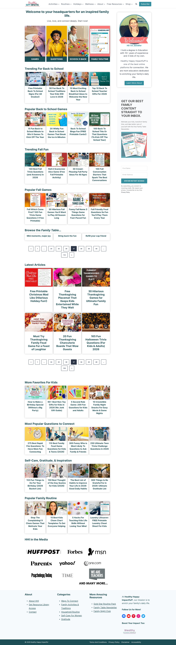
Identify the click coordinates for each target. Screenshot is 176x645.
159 (64, 368)
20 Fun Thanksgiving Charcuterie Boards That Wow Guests (67, 343)
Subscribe (145, 4)
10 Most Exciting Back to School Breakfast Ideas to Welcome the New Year (78, 94)
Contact (32, 612)
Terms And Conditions (98, 642)
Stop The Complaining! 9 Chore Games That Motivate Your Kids (35, 523)
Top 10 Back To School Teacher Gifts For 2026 (99, 91)
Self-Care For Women (71, 615)
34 (51, 249)
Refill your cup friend (96, 236)
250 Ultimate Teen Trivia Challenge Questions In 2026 (99, 446)
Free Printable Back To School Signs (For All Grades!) (35, 92)
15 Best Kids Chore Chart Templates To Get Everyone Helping (56, 521)
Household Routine (70, 612)
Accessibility (136, 642)
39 (89, 249)
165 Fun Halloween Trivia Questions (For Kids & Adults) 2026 (95, 343)
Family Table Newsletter (105, 607)
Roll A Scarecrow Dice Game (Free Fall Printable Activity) (56, 173)
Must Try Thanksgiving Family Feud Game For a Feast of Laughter (39, 343)
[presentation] (35, 79)
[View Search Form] (136, 4)
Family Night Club (102, 611)
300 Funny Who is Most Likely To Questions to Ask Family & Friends (78, 447)
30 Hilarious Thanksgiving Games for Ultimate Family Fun (96, 298)
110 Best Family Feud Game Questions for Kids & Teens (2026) (56, 447)
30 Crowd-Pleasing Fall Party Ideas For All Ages (78, 172)
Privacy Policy (125, 192)
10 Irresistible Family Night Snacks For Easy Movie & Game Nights (99, 407)
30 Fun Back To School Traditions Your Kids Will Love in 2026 (56, 92)
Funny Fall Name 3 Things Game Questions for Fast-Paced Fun (78, 213)
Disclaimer (125, 642)
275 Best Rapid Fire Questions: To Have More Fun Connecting (35, 447)
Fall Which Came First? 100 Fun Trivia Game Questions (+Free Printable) (35, 215)
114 (64, 255)
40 (96, 249)
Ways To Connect (69, 601)
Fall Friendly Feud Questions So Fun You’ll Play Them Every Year (99, 213)
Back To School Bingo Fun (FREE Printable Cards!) (78, 131)
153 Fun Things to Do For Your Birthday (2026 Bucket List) (35, 484)
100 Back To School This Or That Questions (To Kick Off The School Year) (99, 134)
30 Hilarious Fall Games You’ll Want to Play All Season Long (56, 213)
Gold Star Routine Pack (105, 604)
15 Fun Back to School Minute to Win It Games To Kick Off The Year (35, 132)
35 (59, 249)
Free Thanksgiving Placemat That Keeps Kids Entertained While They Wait (67, 299)
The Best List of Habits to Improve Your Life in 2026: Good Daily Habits (78, 484)
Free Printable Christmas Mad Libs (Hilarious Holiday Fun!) (38, 296)
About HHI (34, 601)
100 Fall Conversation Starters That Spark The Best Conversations (99, 175)
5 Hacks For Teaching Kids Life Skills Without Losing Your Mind (78, 521)
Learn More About (134, 83)
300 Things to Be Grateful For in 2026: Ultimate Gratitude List (99, 484)
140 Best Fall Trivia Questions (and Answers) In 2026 (35, 173)
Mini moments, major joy (39, 236)
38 (81, 249)
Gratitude (65, 619)
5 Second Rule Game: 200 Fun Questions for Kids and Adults (78, 406)
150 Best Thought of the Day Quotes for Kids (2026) (57, 483)
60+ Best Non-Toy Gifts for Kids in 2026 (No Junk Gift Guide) (57, 406)
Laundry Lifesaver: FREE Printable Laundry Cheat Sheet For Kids (99, 521)
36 (66, 249)
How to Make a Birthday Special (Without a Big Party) (35, 406)
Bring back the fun (67, 236)
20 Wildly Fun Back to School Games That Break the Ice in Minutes (57, 132)
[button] (134, 145)
